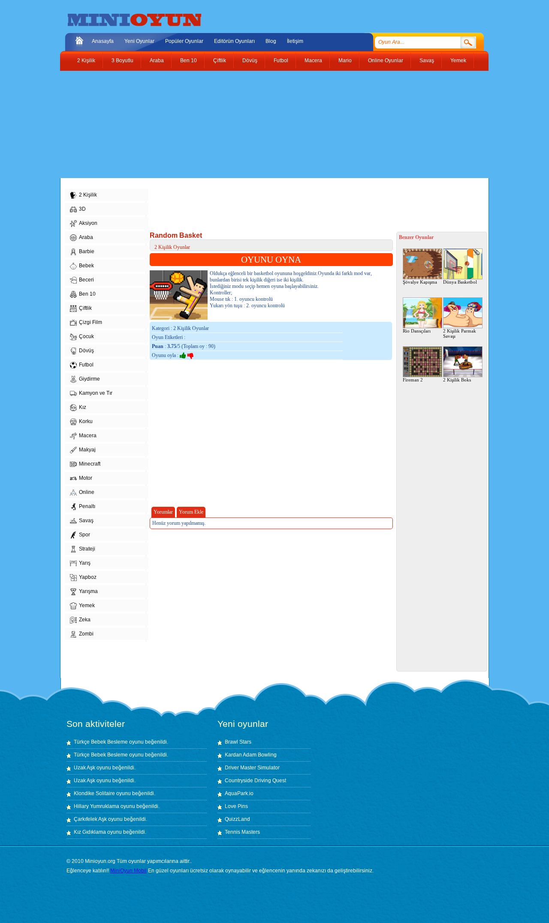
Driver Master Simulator (252, 768)
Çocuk (86, 336)
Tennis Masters (242, 832)
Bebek (86, 266)
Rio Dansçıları (417, 330)
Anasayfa (103, 41)
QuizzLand (237, 819)
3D (82, 209)
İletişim (295, 41)
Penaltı (87, 506)
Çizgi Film (90, 322)
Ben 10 (188, 60)
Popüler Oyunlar (184, 41)
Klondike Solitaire (94, 793)
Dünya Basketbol (460, 281)
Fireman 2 (413, 379)
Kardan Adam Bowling (251, 755)
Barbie (86, 251)
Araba (157, 60)
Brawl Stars (238, 742)
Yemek (458, 60)
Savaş (426, 60)
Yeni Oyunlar (139, 41)
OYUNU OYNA (271, 259)
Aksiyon (88, 223)
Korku (86, 421)
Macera (313, 60)
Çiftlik (219, 60)
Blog (270, 41)
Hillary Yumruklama (96, 806)
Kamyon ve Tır (95, 393)
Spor (84, 535)
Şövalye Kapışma (420, 281)
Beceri (86, 280)
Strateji (87, 549)
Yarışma (88, 591)
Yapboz (88, 577)
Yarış (84, 563)
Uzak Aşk (84, 768)
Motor (85, 478)
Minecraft (89, 464)
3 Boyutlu (122, 60)
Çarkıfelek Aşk (90, 819)
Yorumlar (163, 512)
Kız (82, 407)
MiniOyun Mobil (128, 871)
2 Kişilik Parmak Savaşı (459, 333)
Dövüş (249, 60)
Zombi (86, 634)
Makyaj (87, 450)
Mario (345, 60)
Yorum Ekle (191, 512)
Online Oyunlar (385, 60)
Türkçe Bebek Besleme (101, 742)
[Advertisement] (268, 124)
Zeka (84, 620)
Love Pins (236, 806)
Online (86, 492)
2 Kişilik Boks (457, 379)
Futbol (281, 60)
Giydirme (89, 379)
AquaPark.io (239, 793)
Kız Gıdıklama (90, 832)
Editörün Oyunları (234, 41)
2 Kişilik (86, 60)
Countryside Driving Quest (255, 781)
